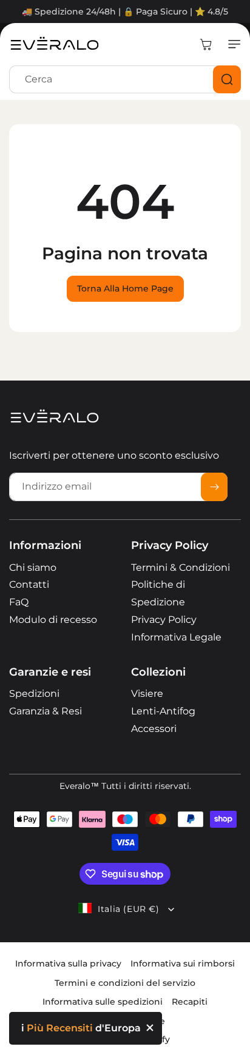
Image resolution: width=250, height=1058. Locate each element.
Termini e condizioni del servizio (125, 982)
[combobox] (125, 79)
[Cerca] (227, 79)
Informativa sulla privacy (68, 963)
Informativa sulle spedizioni (102, 1001)
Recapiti (190, 1001)
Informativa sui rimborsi (182, 963)
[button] (232, 44)
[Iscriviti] (214, 487)
